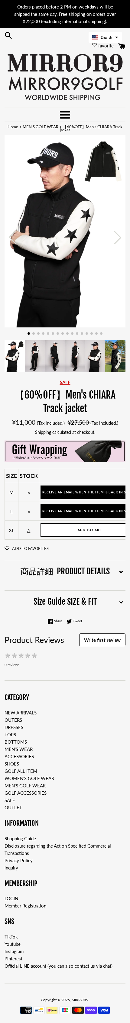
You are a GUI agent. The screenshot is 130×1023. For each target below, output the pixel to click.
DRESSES (14, 727)
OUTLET (13, 807)
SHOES (12, 763)
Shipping (43, 432)
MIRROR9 (80, 999)
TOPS (10, 734)
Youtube (13, 944)
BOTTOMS (16, 742)
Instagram (14, 951)
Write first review (102, 640)
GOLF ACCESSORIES (26, 793)
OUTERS (13, 720)
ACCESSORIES (19, 756)
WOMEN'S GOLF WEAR (29, 778)
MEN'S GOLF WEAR (25, 785)
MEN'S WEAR (19, 749)
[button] (105, 37)
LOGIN (11, 898)
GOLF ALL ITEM (21, 771)
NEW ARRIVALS (21, 712)
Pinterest (13, 958)
